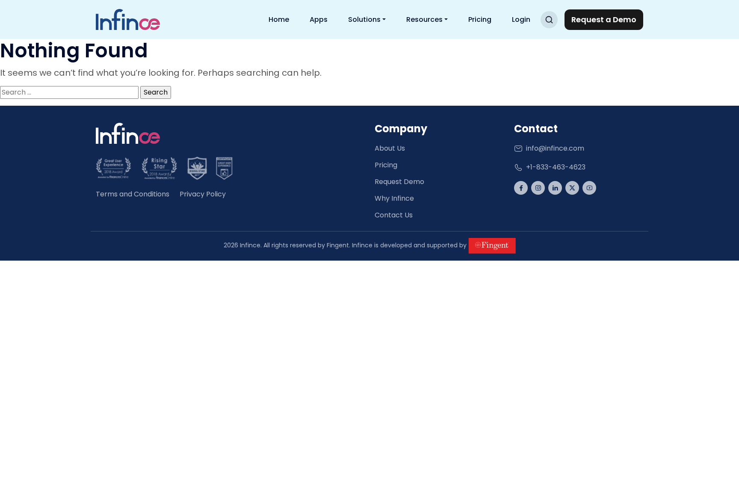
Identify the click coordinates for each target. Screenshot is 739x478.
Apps (319, 19)
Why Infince (394, 198)
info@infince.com (555, 148)
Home (279, 19)
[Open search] (549, 19)
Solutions (364, 19)
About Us (390, 148)
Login (521, 19)
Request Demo (399, 182)
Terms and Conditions (132, 194)
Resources (424, 19)
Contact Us (394, 215)
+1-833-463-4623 (555, 167)
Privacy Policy (203, 194)
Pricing (479, 19)
